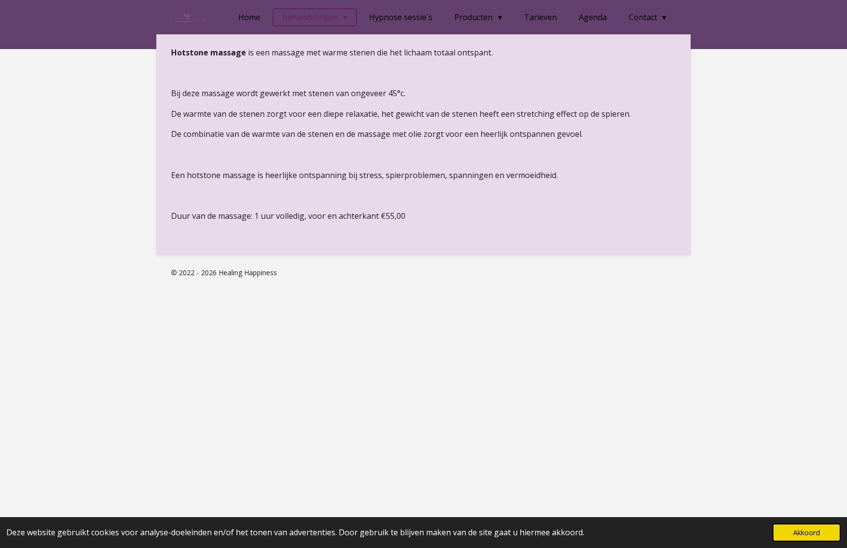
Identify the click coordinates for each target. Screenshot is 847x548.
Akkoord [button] (806, 532)
